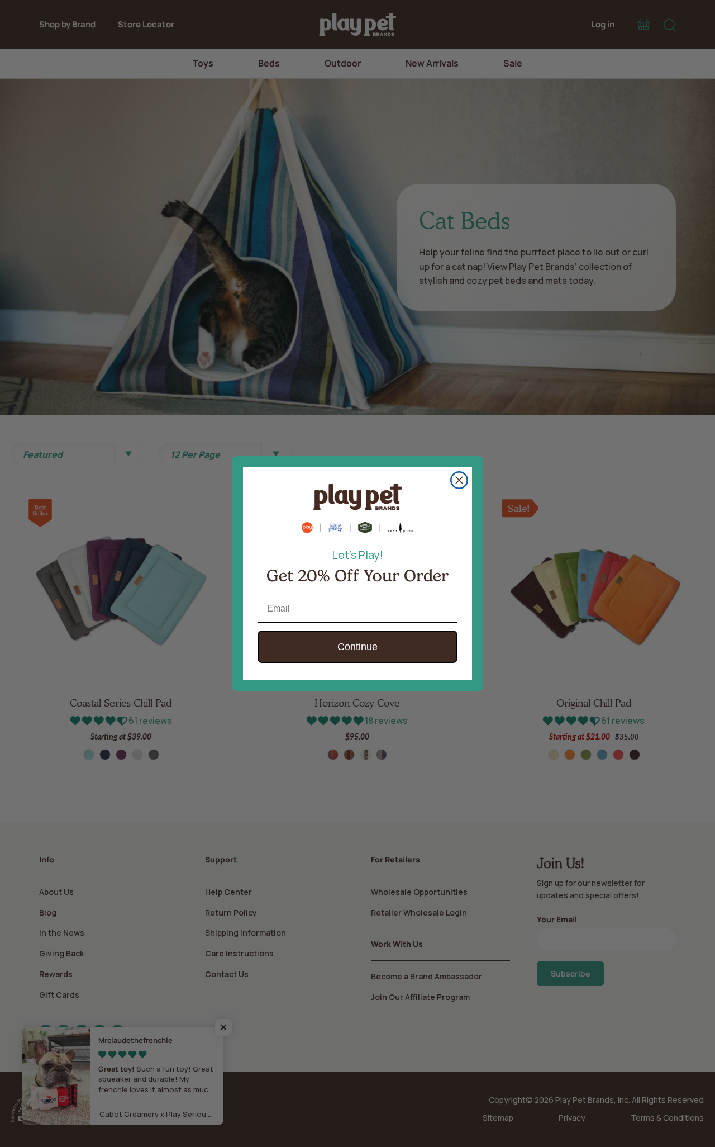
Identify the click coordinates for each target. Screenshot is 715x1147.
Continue (357, 646)
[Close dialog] (459, 480)
